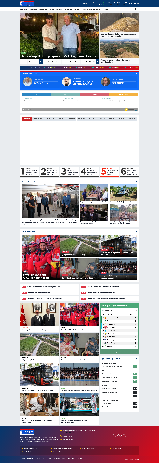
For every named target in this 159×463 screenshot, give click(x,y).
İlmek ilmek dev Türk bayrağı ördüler (101, 292)
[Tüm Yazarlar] (136, 73)
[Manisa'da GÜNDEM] (27, 3)
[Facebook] (114, 435)
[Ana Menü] (137, 9)
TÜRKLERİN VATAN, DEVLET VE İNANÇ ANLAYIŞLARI (84, 83)
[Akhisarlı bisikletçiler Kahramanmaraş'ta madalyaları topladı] (79, 404)
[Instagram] (118, 435)
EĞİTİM (99, 9)
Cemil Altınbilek (117, 80)
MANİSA (49, 168)
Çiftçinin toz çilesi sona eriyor (39, 292)
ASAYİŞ (69, 168)
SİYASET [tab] (92, 118)
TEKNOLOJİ (33, 9)
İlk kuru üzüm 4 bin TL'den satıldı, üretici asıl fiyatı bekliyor (132, 173)
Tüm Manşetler (116, 448)
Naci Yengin (77, 78)
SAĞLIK (92, 9)
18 (86, 62)
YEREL (63, 327)
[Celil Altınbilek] (27, 82)
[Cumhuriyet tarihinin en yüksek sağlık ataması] (39, 314)
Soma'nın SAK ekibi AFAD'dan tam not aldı (103, 287)
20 (94, 62)
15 (75, 62)
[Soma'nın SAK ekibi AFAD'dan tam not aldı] (79, 314)
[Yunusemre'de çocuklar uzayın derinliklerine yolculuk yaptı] (39, 404)
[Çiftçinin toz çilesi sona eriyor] (39, 344)
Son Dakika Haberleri (29, 452)
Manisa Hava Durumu (30, 448)
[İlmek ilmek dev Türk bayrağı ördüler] (79, 344)
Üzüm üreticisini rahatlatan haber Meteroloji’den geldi (112, 173)
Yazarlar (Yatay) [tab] (30, 73)
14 (71, 62)
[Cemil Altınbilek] (105, 82)
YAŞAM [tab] (102, 118)
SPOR (52, 9)
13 (67, 62)
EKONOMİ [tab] (82, 118)
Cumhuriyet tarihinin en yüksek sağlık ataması (44, 287)
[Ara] (138, 3)
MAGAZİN (107, 9)
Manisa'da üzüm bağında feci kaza (92, 173)
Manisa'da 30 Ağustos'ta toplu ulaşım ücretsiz (45, 298)
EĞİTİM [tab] (122, 118)
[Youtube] (121, 435)
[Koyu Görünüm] (135, 9)
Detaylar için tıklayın (120, 352)
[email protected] (70, 432)
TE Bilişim (136, 459)
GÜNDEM (23, 9)
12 (63, 62)
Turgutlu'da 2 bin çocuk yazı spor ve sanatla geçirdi (106, 298)
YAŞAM (85, 9)
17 (82, 62)
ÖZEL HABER (44, 9)
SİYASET (77, 9)
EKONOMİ (69, 9)
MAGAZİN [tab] (132, 118)
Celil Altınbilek (39, 80)
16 (79, 62)
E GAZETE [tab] (71, 118)
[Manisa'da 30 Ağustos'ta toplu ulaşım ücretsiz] (39, 374)
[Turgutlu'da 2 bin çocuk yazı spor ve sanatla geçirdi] (79, 374)
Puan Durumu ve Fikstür (89, 448)
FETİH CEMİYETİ (118, 83)
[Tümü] (136, 232)
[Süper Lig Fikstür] (136, 359)
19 (90, 62)
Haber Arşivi (57, 452)
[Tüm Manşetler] (136, 181)
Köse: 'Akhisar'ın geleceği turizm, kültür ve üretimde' (31, 173)
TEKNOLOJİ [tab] (37, 118)
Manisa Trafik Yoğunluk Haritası (62, 448)
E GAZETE (60, 9)
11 (59, 62)
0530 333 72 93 (67, 436)
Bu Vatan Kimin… (41, 83)
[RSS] (124, 435)
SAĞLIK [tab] (112, 118)
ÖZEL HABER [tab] (49, 118)
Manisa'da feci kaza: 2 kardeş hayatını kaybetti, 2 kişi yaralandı (52, 173)
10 (56, 62)
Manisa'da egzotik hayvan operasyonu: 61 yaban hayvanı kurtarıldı (72, 173)
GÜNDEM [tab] (26, 118)
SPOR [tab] (61, 118)
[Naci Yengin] (66, 82)
